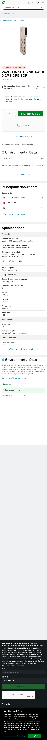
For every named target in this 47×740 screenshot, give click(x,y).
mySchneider (23, 99)
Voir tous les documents (14, 214)
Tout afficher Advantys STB (13, 20)
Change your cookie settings (15, 736)
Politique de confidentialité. (15, 665)
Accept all (34, 736)
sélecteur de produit (34, 97)
